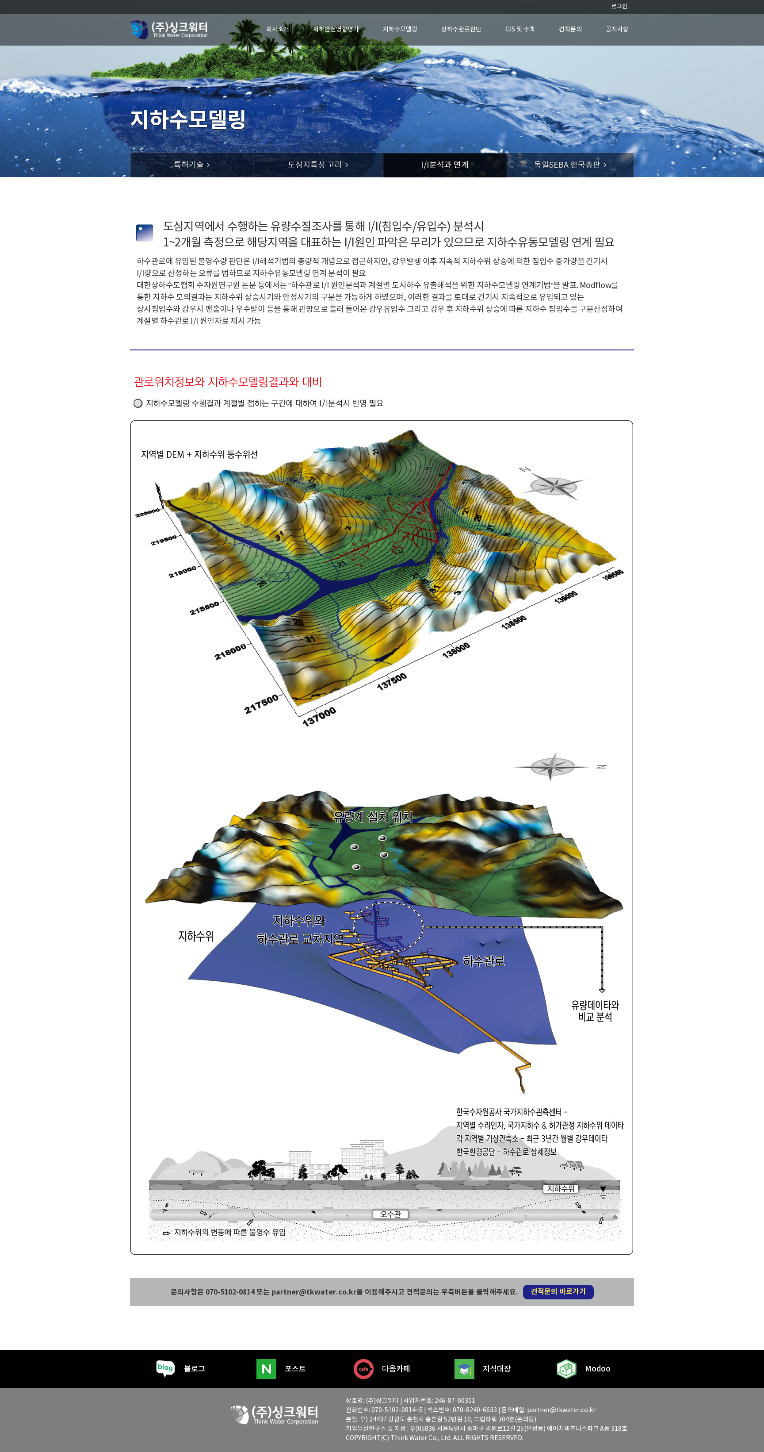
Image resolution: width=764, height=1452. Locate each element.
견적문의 (570, 29)
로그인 (619, 7)
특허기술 (189, 165)
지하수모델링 (400, 29)
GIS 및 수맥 (520, 29)
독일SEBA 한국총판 (567, 165)
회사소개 (277, 29)
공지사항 (617, 29)
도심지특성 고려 (315, 165)
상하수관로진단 (461, 29)
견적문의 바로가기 (558, 1291)
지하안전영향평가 (336, 29)
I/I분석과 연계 (445, 165)
